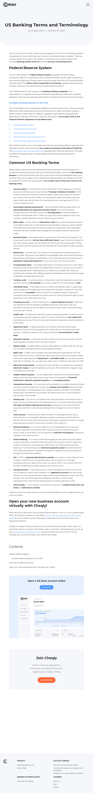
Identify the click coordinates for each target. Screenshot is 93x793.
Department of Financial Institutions (28, 151)
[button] (88, 5)
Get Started (47, 680)
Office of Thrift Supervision (24, 133)
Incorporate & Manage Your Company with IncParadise (68, 769)
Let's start (46, 587)
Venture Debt (21, 768)
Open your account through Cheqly (65, 765)
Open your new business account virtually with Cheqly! (32, 567)
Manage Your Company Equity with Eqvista (68, 773)
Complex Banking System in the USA (27, 558)
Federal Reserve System (23, 125)
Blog (55, 784)
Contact (56, 787)
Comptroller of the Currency (25, 129)
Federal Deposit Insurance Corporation (29, 141)
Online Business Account (25, 765)
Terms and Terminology (25, 781)
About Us (56, 781)
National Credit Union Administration (29, 137)
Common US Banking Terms (21, 563)
